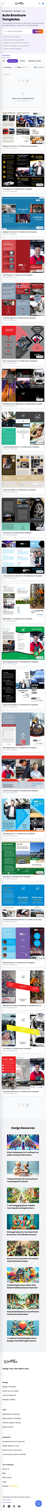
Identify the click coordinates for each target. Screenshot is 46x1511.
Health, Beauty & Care (11, 1446)
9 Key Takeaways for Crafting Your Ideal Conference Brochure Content (23, 1155)
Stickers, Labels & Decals (12, 1423)
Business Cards (35, 61)
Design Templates (9, 1387)
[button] (39, 142)
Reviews (5, 1486)
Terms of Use (7, 1500)
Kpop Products (8, 1427)
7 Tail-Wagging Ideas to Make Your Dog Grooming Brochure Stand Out (21, 1208)
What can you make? (11, 1391)
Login (4, 1482)
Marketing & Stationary (11, 1414)
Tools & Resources (9, 1395)
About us (6, 1469)
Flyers (22, 61)
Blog (4, 1473)
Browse (8, 67)
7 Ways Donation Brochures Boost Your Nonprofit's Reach (22, 1180)
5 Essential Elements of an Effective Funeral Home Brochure (23, 1313)
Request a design (9, 1399)
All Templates (7, 11)
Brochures (17, 11)
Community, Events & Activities (14, 1454)
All (4, 61)
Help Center (7, 1477)
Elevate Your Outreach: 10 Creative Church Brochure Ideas (22, 1259)
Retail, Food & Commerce (12, 1450)
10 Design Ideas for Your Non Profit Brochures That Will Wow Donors (22, 1233)
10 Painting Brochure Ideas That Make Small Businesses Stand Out (22, 1286)
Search (38, 31)
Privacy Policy (7, 1502)
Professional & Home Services (14, 1441)
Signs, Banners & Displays (12, 1418)
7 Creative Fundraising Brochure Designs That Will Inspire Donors (21, 1339)
